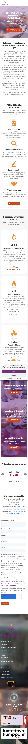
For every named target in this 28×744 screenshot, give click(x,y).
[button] (2, 474)
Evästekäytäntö (10, 378)
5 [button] (11, 481)
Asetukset (14, 375)
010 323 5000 (5, 650)
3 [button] (9, 481)
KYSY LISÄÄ (14, 203)
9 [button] (17, 481)
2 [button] (7, 481)
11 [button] (20, 481)
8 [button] (16, 481)
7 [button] (14, 481)
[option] (15, 473)
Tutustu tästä (14, 30)
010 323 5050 (10, 677)
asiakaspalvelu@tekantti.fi (8, 652)
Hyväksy (14, 371)
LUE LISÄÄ (14, 393)
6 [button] (13, 481)
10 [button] (18, 481)
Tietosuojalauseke (23, 742)
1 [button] (6, 481)
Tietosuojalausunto (17, 378)
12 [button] (21, 481)
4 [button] (10, 481)
